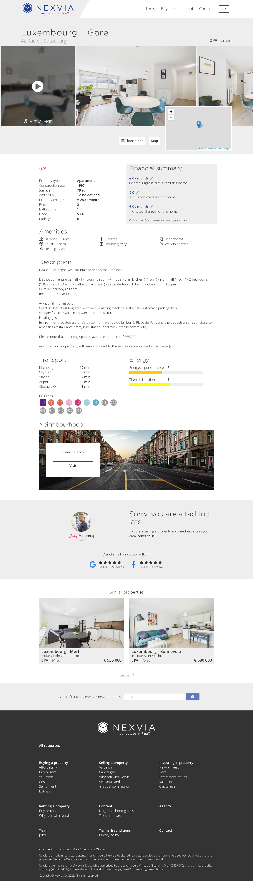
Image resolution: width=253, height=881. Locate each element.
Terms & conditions (115, 830)
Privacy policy (109, 835)
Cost (42, 781)
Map (154, 140)
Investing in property (176, 762)
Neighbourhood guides (116, 810)
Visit (72, 465)
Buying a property (53, 762)
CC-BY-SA (220, 149)
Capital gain (107, 772)
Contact (206, 8)
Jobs (42, 835)
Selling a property (113, 762)
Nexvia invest (169, 767)
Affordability (48, 767)
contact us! (146, 536)
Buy (164, 8)
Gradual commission (114, 786)
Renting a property (54, 806)
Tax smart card (110, 815)
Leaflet (202, 149)
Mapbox (228, 149)
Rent (189, 8)
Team (44, 830)
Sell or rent (47, 786)
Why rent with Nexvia (54, 815)
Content (105, 806)
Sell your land (109, 781)
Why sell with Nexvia (114, 777)
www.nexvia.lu (156, 859)
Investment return (173, 777)
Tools (150, 8)
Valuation (46, 777)
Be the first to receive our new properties (90, 696)
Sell (176, 8)
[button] (199, 124)
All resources (49, 745)
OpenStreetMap (212, 149)
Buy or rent (47, 772)
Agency (165, 806)
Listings (44, 791)
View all (125, 675)
